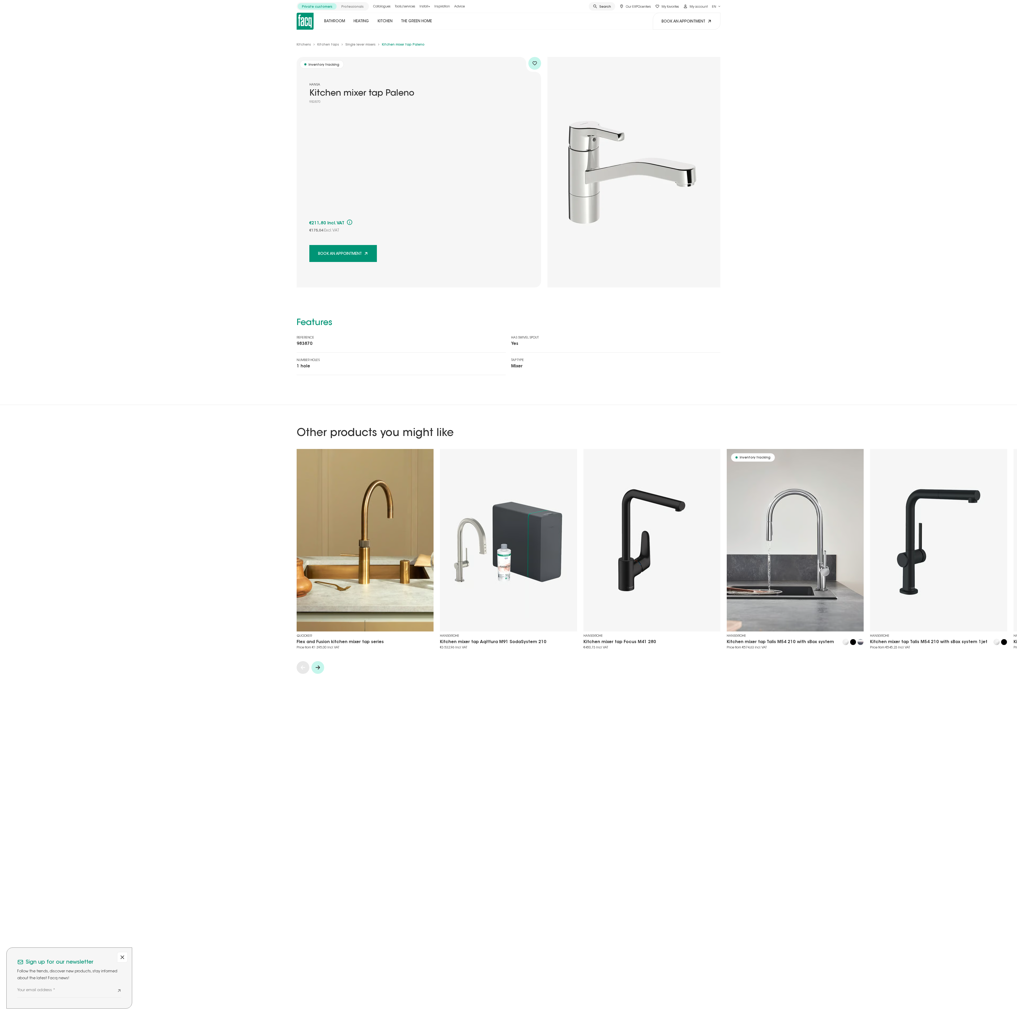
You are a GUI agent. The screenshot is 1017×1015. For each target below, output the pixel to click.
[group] (333, 6)
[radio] (317, 6)
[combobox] (716, 6)
